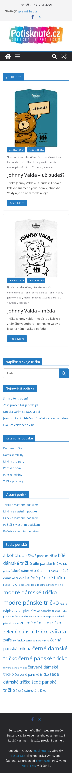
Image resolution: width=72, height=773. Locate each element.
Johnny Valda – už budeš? (36, 174)
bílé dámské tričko (20, 287)
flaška (54, 571)
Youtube (36, 167)
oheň (15, 611)
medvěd (36, 297)
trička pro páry (20, 616)
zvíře (7, 640)
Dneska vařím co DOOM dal (21, 412)
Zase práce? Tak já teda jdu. (21, 405)
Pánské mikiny (12, 475)
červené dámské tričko (23, 157)
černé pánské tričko (43, 292)
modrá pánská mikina (50, 584)
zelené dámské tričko (40, 623)
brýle (22, 556)
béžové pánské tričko (41, 556)
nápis (7, 610)
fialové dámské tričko (19, 162)
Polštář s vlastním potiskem (21, 524)
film (46, 570)
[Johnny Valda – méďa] (36, 248)
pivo (26, 610)
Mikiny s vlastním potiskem (21, 511)
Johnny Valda (40, 162)
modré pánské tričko (18, 167)
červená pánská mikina (15, 667)
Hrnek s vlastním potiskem (21, 518)
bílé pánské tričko (42, 287)
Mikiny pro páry (13, 461)
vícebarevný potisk (45, 616)
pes (20, 611)
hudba (6, 584)
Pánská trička (36, 149)
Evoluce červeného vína (19, 425)
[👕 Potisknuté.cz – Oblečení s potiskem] (8, 56)
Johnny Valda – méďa (31, 310)
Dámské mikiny (13, 455)
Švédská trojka (51, 297)
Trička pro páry (13, 481)
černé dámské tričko (18, 292)
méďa (52, 162)
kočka (21, 584)
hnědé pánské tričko (45, 577)
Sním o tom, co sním (16, 398)
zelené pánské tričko (26, 631)
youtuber (49, 167)
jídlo (14, 584)
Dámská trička (16, 149)
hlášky (59, 292)
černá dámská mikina (37, 640)
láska (33, 584)
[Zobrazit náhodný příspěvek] (64, 56)
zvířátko (19, 640)
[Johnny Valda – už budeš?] (36, 117)
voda (31, 616)
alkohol (10, 555)
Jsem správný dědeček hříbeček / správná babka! (36, 418)
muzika (64, 603)
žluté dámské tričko (31, 690)
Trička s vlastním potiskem (21, 505)
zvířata (57, 631)
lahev (27, 584)
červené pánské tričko (50, 157)
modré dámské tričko (30, 592)
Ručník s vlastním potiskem (21, 531)
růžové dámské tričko (45, 611)
